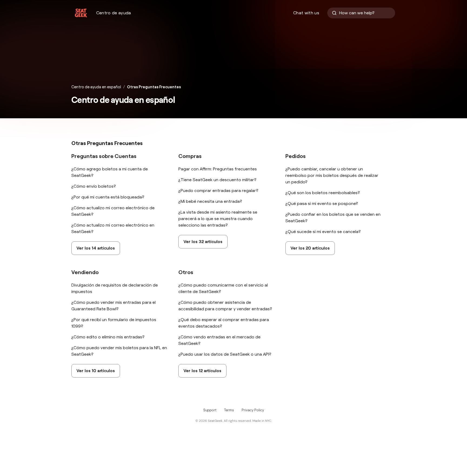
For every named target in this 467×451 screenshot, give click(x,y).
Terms (229, 410)
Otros (185, 272)
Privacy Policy (253, 410)
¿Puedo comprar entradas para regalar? (218, 190)
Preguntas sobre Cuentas (103, 156)
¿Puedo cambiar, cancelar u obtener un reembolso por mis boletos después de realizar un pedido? (331, 175)
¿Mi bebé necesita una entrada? (210, 201)
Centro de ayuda (113, 13)
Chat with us (306, 13)
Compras (190, 156)
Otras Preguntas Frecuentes (154, 87)
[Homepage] (81, 13)
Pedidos (295, 156)
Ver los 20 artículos (310, 248)
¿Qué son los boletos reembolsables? (322, 192)
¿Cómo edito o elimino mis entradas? (108, 337)
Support (209, 410)
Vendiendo (85, 272)
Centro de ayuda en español (96, 87)
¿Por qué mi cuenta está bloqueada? (107, 197)
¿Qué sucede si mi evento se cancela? (323, 231)
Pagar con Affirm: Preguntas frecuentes (217, 169)
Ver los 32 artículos (203, 241)
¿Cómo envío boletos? (93, 186)
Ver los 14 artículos (95, 248)
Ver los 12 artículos (202, 370)
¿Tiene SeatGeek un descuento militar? (217, 179)
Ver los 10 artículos (95, 370)
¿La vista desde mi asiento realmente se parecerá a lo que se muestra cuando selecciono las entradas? (217, 218)
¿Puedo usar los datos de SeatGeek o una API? (224, 354)
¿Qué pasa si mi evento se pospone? (321, 203)
